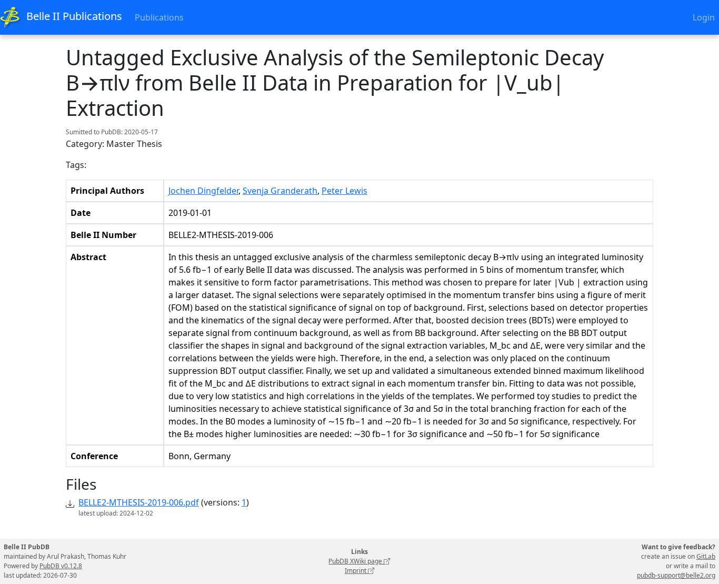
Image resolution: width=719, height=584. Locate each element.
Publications (159, 17)
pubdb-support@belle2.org (676, 575)
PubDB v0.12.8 (60, 565)
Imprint (356, 570)
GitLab (705, 556)
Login (704, 17)
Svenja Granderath (280, 190)
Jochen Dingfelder (203, 190)
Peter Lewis (344, 190)
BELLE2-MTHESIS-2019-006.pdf (138, 502)
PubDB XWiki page (356, 561)
